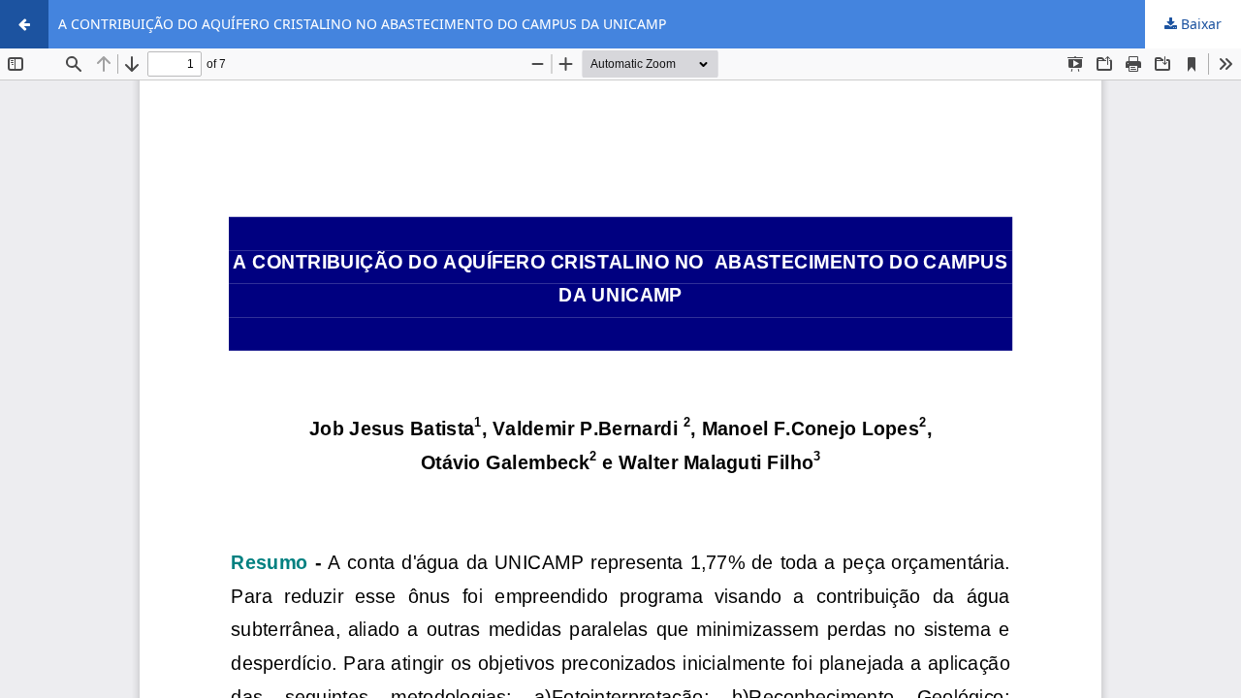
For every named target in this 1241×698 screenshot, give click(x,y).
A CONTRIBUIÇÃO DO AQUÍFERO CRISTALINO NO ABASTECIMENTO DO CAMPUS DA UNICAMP (362, 24)
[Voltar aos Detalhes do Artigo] (24, 24)
